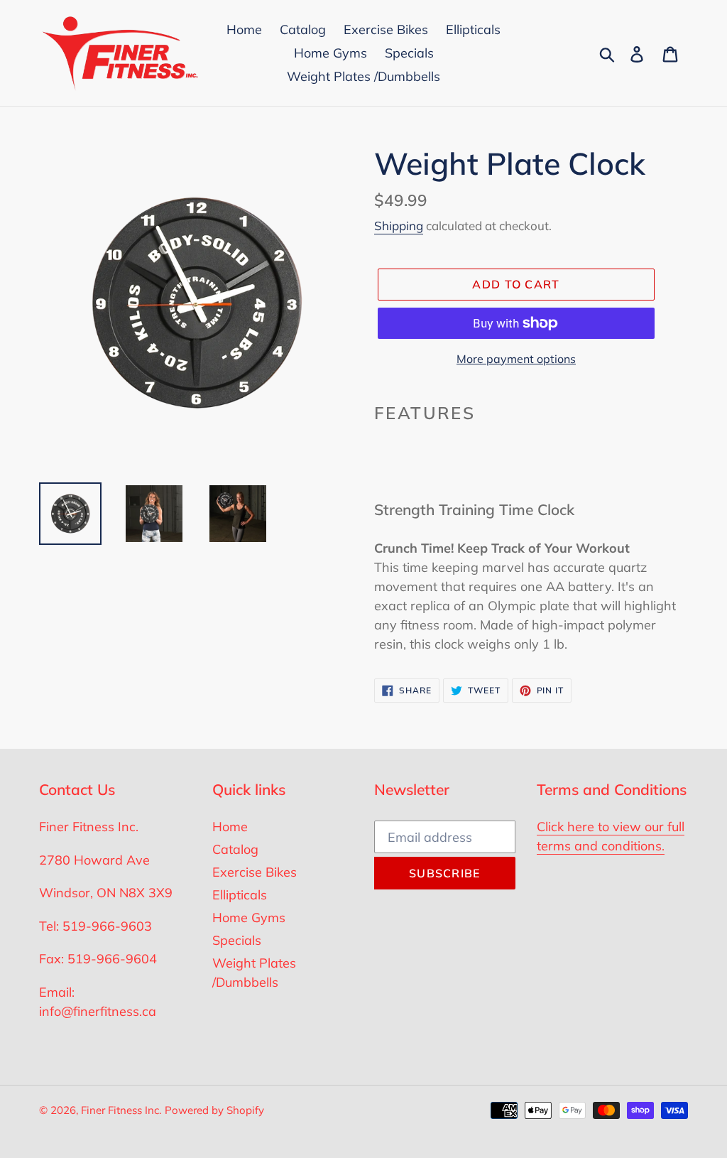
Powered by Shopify (214, 1110)
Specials (236, 940)
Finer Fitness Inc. (121, 1110)
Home (230, 826)
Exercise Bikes (254, 872)
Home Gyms (248, 917)
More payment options (516, 359)
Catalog (235, 849)
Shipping (398, 225)
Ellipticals (239, 895)
